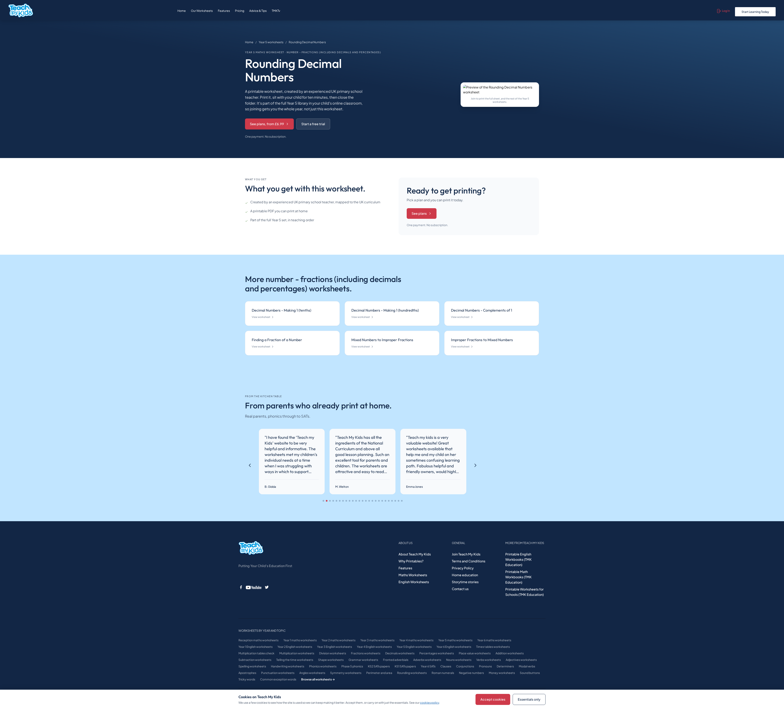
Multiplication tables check (256, 653)
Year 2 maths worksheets (338, 640)
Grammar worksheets (363, 659)
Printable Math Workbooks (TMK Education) (518, 577)
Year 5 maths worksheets (455, 640)
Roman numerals (443, 673)
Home (181, 10)
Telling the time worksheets (294, 659)
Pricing (239, 10)
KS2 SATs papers (379, 666)
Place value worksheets (475, 653)
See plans (419, 213)
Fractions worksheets (365, 653)
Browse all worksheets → (318, 679)
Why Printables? (411, 561)
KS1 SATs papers (405, 666)
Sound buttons (530, 673)
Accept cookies (492, 699)
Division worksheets (332, 653)
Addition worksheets (510, 653)
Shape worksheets (331, 659)
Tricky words (246, 679)
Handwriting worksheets (287, 666)
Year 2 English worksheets (294, 646)
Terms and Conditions (468, 561)
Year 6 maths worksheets (494, 640)
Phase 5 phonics (352, 666)
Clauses (445, 666)
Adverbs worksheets (427, 659)
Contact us (460, 589)
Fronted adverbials (395, 659)
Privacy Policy (463, 568)
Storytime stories (465, 582)
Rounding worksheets (412, 673)
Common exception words (278, 679)
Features (224, 10)
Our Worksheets (202, 10)
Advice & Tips (258, 10)
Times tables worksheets (493, 646)
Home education (465, 575)
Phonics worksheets (322, 666)
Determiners (505, 666)
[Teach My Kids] (250, 548)
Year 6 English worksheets (454, 646)
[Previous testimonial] (250, 465)
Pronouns (485, 666)
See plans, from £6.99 (267, 124)
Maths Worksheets (413, 575)
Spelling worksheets (252, 666)
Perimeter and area (379, 673)
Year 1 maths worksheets (300, 640)
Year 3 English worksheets (334, 646)
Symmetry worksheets (345, 673)
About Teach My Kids (415, 554)
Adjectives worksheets (521, 659)
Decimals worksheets (399, 653)
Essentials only (529, 699)
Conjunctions (465, 666)
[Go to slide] (323, 501)
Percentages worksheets (436, 653)
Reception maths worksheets (258, 640)
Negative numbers (471, 673)
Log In (726, 10)
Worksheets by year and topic (262, 630)
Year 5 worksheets (271, 42)
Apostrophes (247, 673)
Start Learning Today (755, 11)
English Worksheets (414, 582)
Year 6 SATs (428, 666)
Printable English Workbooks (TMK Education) (518, 559)
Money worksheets (502, 673)
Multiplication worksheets (296, 653)
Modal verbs (527, 666)
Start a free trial (313, 124)
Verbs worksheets (488, 659)
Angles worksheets (312, 673)
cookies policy (429, 702)
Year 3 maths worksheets (377, 640)
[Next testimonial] (475, 465)
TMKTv (276, 10)
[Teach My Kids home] (20, 10)
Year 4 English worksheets (374, 646)
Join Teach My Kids (466, 554)
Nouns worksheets (458, 659)
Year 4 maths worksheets (416, 640)
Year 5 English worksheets (414, 646)
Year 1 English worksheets (255, 646)
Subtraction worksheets (254, 659)
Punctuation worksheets (277, 673)
